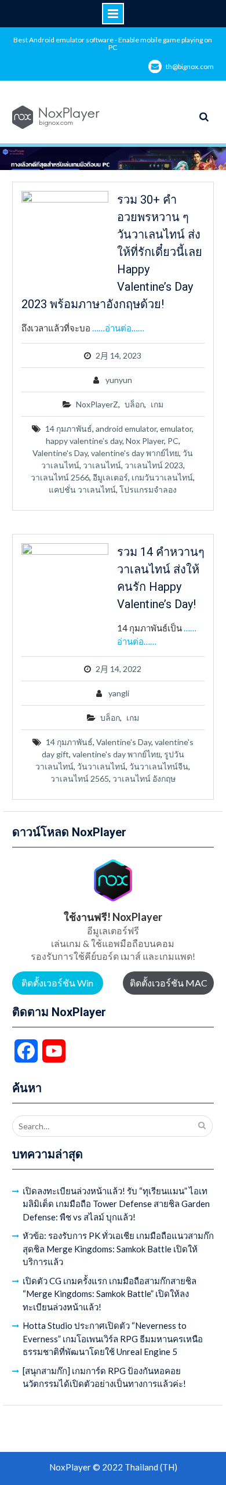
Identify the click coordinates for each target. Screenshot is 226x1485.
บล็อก (134, 404)
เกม (157, 404)
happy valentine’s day (84, 441)
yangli (118, 693)
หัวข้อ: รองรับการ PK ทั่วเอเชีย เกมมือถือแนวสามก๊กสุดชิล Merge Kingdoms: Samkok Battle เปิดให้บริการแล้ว (118, 1248)
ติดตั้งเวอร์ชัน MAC (168, 982)
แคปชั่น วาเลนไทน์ (82, 489)
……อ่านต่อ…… (118, 328)
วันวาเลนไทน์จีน (158, 766)
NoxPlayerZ (97, 404)
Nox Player (145, 441)
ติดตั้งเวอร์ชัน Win (57, 982)
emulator (176, 428)
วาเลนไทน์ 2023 (154, 465)
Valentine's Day (60, 453)
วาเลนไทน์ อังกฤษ (144, 778)
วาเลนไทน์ (102, 465)
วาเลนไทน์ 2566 (60, 477)
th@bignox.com (190, 66)
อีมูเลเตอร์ (110, 477)
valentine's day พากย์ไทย (135, 453)
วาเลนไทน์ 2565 (79, 778)
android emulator (126, 428)
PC (172, 441)
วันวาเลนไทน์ (101, 766)
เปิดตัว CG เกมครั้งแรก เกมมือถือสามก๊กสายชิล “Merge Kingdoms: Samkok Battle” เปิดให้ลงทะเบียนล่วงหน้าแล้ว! (109, 1294)
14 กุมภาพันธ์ (68, 428)
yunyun (118, 380)
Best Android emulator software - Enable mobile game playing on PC (112, 43)
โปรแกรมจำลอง (148, 489)
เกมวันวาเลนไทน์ (162, 477)
